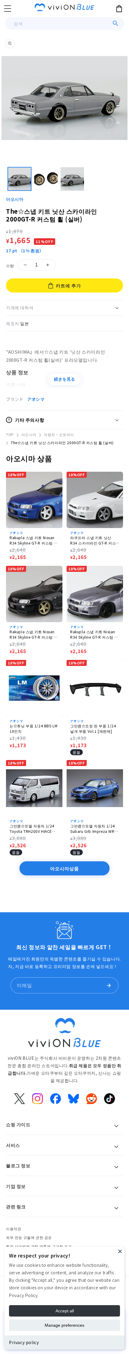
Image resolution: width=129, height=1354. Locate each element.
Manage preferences (64, 1325)
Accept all (65, 1310)
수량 (10, 266)
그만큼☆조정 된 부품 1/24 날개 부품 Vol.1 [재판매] (93, 728)
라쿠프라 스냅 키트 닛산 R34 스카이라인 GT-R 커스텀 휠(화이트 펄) (93, 540)
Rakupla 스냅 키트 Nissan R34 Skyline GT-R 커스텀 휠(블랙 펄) (34, 634)
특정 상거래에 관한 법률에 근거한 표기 (39, 1246)
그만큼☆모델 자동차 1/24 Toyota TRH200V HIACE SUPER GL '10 (32, 828)
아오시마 (14, 199)
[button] (7, 8)
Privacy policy (24, 1342)
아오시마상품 (64, 868)
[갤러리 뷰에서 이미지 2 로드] (46, 179)
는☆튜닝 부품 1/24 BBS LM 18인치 (33, 728)
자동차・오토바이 (59, 434)
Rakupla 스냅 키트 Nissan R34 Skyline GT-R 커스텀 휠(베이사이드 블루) (34, 540)
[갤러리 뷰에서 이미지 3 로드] (72, 179)
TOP (10, 434)
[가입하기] (108, 985)
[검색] (115, 23)
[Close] (120, 1251)
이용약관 (13, 1228)
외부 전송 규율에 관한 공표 (29, 1237)
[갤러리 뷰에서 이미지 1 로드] (20, 179)
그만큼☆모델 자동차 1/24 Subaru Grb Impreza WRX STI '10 (93, 828)
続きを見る (64, 379)
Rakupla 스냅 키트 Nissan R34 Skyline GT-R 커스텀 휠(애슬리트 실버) (94, 634)
